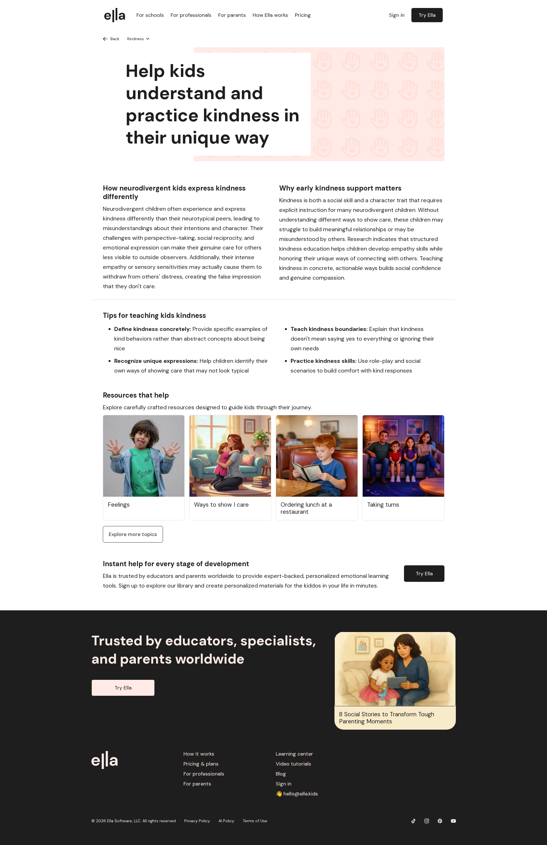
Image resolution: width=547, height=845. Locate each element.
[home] (117, 15)
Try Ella (427, 15)
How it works (198, 754)
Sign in (397, 15)
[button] (138, 39)
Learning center (294, 754)
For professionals (191, 15)
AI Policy (226, 820)
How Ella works (270, 15)
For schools (150, 15)
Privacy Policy (197, 820)
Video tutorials (293, 764)
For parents (232, 15)
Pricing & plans (201, 764)
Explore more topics (133, 534)
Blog (281, 774)
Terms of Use (255, 820)
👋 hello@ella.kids (297, 794)
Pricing (303, 15)
